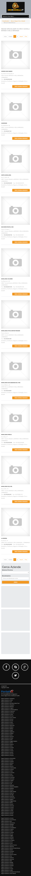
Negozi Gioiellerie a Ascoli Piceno (8, 819)
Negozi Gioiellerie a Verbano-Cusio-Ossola (10, 872)
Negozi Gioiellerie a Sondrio (7, 865)
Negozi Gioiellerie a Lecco (7, 842)
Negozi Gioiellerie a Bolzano (7, 706)
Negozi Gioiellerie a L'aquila (7, 780)
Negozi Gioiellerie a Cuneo (7, 714)
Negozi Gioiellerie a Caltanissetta (8, 768)
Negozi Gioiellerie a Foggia (7, 835)
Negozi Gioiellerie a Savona (7, 864)
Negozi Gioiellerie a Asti (6, 701)
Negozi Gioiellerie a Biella (7, 764)
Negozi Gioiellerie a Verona (7, 813)
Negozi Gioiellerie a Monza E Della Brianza (10, 848)
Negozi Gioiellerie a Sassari (7, 804)
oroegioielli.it (4, 686)
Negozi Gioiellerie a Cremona (7, 772)
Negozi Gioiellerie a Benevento (8, 823)
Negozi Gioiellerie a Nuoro (7, 849)
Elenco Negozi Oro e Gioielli (18, 21)
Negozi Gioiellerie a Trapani (7, 809)
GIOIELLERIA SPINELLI (6, 434)
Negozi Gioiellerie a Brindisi (7, 826)
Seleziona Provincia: (7, 570)
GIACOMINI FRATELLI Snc (7, 227)
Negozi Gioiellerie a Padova (7, 733)
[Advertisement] (14, 597)
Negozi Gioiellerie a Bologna (7, 824)
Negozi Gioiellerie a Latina (7, 722)
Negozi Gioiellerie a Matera (7, 727)
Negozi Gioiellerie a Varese (7, 752)
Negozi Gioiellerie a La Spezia (7, 840)
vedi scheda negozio (21, 86)
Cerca (15, 582)
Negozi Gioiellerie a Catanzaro (8, 711)
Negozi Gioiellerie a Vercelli (7, 754)
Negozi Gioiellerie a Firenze (7, 775)
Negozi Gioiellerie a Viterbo (7, 815)
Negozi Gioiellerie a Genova (7, 837)
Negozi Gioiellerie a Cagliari (7, 708)
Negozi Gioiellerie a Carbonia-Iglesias (9, 709)
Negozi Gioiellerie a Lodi (6, 783)
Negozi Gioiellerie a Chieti (7, 771)
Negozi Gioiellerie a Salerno (7, 744)
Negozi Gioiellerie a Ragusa (7, 799)
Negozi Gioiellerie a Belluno (7, 763)
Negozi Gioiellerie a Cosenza (7, 712)
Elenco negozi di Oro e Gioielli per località (10, 695)
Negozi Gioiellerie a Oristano (7, 851)
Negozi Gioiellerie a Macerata (7, 725)
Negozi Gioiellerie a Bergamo (7, 705)
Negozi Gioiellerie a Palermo (7, 793)
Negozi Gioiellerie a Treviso (7, 750)
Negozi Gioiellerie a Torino (7, 749)
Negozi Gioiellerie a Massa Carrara (9, 845)
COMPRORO (4, 123)
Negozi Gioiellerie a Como (7, 830)
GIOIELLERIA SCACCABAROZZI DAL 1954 (10, 382)
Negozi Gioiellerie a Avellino (7, 761)
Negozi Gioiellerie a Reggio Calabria (9, 741)
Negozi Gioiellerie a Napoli (7, 730)
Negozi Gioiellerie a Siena (7, 746)
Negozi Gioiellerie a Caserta (7, 769)
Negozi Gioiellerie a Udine (7, 870)
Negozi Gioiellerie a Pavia (6, 735)
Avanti (21, 36)
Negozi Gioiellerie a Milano (7, 728)
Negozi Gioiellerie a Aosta (7, 700)
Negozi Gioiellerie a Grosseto (7, 779)
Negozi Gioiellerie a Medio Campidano (9, 786)
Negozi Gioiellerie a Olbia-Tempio (8, 791)
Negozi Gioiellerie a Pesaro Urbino (8, 854)
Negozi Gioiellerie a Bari (6, 821)
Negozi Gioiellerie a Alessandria (8, 758)
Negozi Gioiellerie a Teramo (7, 807)
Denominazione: (6, 576)
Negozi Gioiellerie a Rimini (7, 742)
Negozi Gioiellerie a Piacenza (7, 796)
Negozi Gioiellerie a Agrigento (7, 698)
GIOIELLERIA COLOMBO (7, 279)
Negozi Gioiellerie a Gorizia (7, 719)
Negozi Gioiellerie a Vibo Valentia (8, 873)
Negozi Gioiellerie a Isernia (7, 720)
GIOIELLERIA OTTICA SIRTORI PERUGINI (10, 330)
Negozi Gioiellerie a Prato (6, 739)
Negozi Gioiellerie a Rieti (6, 860)
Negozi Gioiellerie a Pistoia (7, 738)
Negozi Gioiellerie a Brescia (7, 766)
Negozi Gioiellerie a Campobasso (8, 827)
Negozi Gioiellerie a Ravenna (7, 859)
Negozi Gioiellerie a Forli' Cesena (8, 717)
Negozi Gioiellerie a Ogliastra (7, 731)
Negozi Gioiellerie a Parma (7, 853)
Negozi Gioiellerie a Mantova (7, 785)
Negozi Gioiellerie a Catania (7, 829)
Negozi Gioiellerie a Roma (7, 802)
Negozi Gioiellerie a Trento (7, 868)
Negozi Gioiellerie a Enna (6, 774)
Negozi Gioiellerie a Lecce (7, 782)
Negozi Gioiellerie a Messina (7, 846)
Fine (26, 36)
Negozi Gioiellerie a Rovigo (7, 862)
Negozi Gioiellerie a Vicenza (7, 755)
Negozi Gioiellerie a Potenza (7, 857)
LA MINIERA (4, 538)
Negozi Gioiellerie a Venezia (7, 812)
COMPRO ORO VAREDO (6, 71)
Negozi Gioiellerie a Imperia (7, 838)
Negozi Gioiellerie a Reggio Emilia (8, 801)
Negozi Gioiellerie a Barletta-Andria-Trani (10, 703)
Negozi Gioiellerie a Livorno (7, 724)
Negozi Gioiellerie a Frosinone (7, 777)
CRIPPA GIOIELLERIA (6, 175)
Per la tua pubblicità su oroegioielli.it (9, 694)
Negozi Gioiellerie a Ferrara (7, 716)
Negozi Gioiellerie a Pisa (6, 856)
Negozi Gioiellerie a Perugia (7, 794)
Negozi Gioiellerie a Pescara (7, 736)
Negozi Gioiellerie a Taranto (7, 747)
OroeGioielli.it (5, 21)
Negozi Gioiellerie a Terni (6, 867)
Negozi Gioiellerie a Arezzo (7, 760)
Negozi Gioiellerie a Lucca (7, 843)
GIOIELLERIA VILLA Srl (6, 486)
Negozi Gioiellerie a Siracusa (7, 805)
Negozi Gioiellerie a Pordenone (8, 798)
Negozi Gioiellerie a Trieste (7, 810)
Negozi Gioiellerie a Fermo (7, 834)
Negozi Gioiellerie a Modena (7, 788)
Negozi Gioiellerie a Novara (7, 790)
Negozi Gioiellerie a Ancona (7, 818)
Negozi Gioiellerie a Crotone (7, 832)
